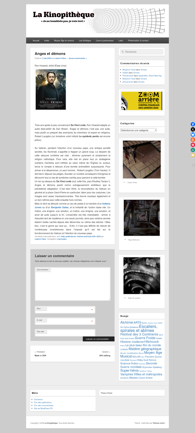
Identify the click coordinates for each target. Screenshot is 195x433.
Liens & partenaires (104, 40)
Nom (39, 308)
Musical (126, 356)
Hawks (159, 338)
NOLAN (136, 356)
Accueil (36, 40)
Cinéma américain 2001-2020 (89, 236)
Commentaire (43, 269)
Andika (125, 72)
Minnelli (123, 353)
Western (134, 377)
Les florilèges (85, 40)
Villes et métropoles (148, 374)
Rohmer (152, 359)
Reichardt (133, 360)
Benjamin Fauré (128, 69)
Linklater (124, 349)
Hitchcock (151, 341)
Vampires (126, 374)
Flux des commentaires (43, 405)
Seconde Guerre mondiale (138, 365)
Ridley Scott (142, 359)
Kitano (122, 345)
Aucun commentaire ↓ (78, 58)
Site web (40, 331)
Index (46, 40)
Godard (131, 338)
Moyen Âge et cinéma (64, 40)
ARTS (137, 322)
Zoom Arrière (146, 377)
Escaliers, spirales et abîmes (138, 328)
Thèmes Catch (159, 423)
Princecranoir (127, 75)
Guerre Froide (145, 337)
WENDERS (124, 378)
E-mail (39, 320)
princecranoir (127, 81)
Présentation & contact (138, 40)
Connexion (38, 399)
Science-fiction (129, 363)
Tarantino (142, 371)
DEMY (160, 323)
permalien (62, 239)
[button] (193, 124)
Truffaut (149, 371)
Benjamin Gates (60, 207)
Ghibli (126, 338)
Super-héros (129, 370)
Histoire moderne (132, 341)
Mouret (141, 353)
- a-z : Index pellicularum (66, 236)
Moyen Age (153, 352)
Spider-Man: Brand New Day (150, 75)
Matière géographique (145, 348)
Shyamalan (147, 367)
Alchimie (126, 322)
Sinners (144, 69)
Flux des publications (43, 402)
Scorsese (142, 364)
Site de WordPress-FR (43, 408)
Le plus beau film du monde (143, 345)
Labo (120, 40)
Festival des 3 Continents (139, 334)
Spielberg (157, 367)
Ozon (143, 357)
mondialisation (132, 353)
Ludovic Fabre (60, 58)
